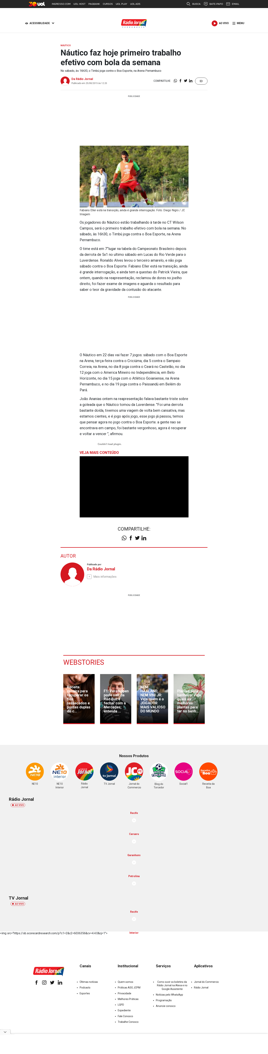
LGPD (121, 1004)
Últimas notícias (89, 981)
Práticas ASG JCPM (129, 987)
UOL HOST (79, 4)
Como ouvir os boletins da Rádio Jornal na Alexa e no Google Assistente (172, 985)
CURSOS (108, 4)
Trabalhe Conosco (128, 1021)
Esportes (85, 993)
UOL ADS (135, 4)
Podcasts (85, 987)
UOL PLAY (121, 4)
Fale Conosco (125, 1016)
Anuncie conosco (166, 1006)
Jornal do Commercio (206, 981)
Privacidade (124, 993)
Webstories (83, 662)
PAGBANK (94, 4)
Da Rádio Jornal (82, 79)
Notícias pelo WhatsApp (169, 994)
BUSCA (196, 4)
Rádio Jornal (201, 987)
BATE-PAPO (216, 4)
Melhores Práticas (128, 999)
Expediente (124, 1010)
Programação (164, 1000)
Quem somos (125, 981)
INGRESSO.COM (61, 4)
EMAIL (235, 4)
